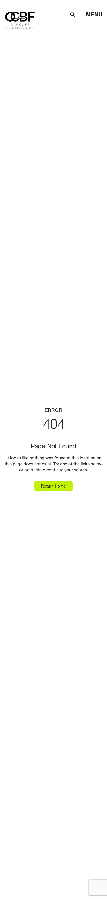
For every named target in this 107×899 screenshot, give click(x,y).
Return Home (53, 486)
